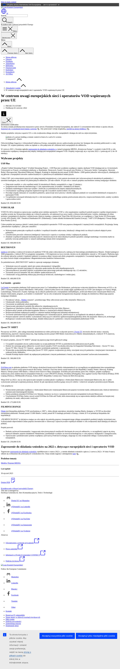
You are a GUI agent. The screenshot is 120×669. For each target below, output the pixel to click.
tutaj (74, 454)
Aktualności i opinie (13, 88)
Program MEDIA (14, 463)
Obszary (9, 59)
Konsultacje (10, 72)
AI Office (9, 74)
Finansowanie (11, 68)
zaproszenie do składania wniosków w (42, 149)
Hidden (24, 300)
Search (3, 16)
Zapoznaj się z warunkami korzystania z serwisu (19, 129)
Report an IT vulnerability (15, 615)
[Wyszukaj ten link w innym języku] (38, 129)
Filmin (3, 411)
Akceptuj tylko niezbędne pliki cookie (96, 636)
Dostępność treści (12, 626)
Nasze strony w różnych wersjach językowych (23, 617)
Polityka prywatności (13, 621)
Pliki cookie (10, 619)
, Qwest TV (77, 332)
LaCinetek (5, 287)
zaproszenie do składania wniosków (23, 452)
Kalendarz (9, 70)
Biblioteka (9, 66)
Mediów (4, 463)
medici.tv (4, 252)
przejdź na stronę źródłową (76, 129)
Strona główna (11, 57)
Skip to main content (8, 2)
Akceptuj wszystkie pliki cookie (57, 636)
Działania (9, 61)
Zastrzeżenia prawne (13, 624)
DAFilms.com (6, 367)
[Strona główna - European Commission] (12, 7)
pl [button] (7, 13)
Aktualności (10, 64)
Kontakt (9, 611)
